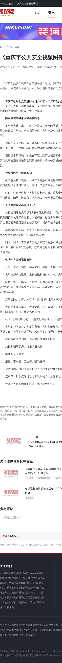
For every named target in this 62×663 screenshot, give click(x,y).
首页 (36, 12)
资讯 (51, 12)
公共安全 (30, 478)
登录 (5, 536)
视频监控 (30, 497)
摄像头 (22, 118)
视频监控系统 (44, 478)
